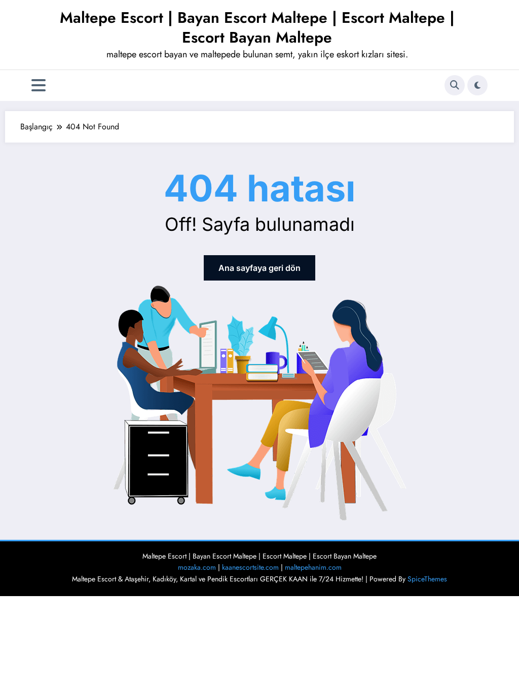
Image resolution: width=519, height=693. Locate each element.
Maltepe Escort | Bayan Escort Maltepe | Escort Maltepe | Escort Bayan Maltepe (257, 27)
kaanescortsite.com (250, 567)
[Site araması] (454, 85)
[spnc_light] (477, 85)
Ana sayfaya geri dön (259, 268)
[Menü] (38, 85)
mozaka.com (197, 567)
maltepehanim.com (313, 567)
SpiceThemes (427, 579)
